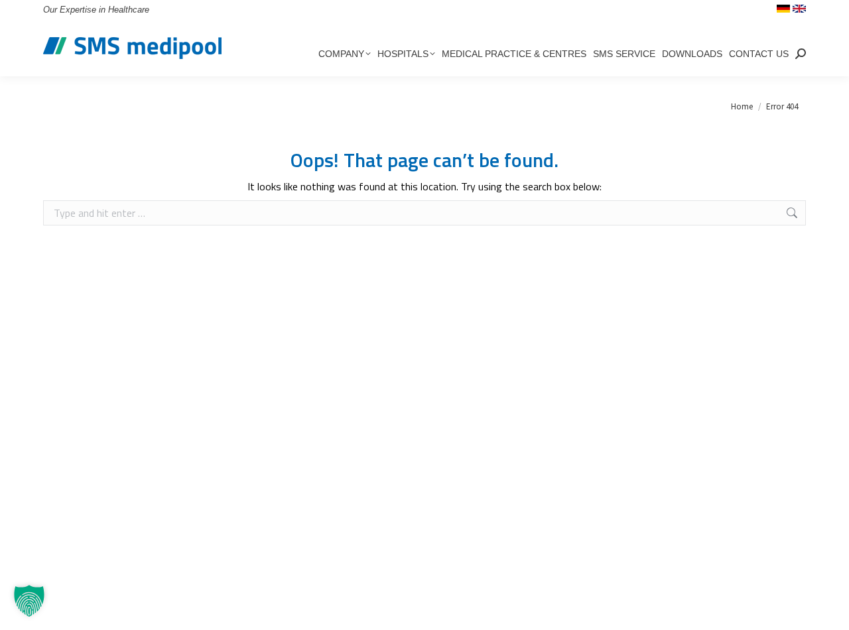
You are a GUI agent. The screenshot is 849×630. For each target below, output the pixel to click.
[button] (29, 601)
